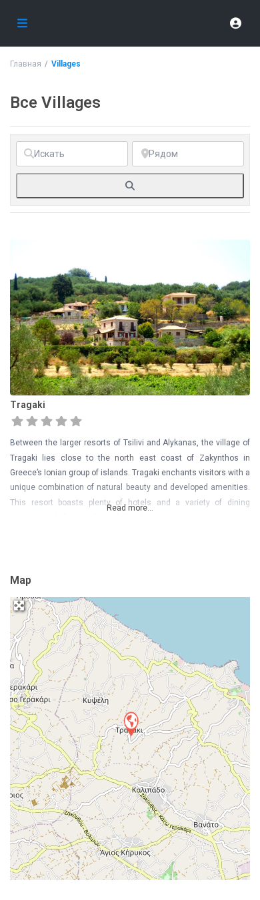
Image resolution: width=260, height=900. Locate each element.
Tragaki (27, 404)
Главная (25, 64)
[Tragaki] (131, 723)
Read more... (130, 508)
